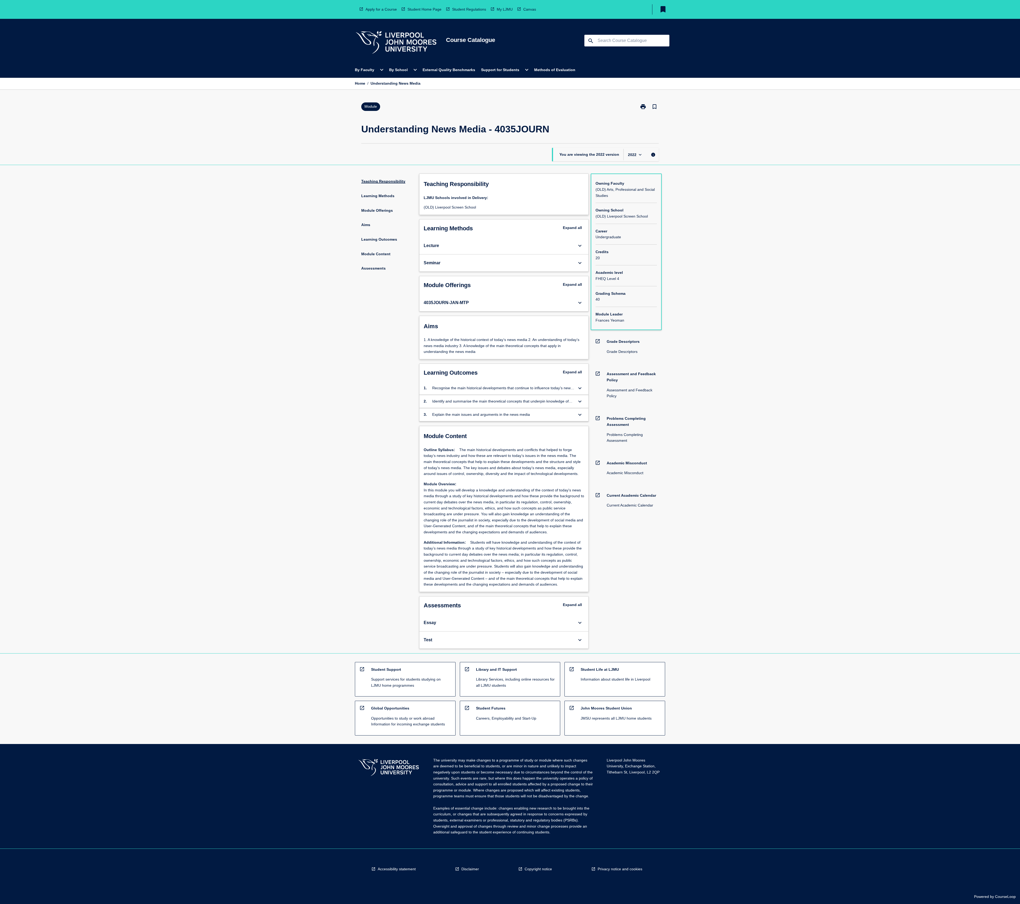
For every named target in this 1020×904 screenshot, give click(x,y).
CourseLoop (1005, 896)
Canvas (529, 9)
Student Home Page (424, 9)
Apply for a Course (381, 9)
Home (360, 83)
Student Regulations (469, 9)
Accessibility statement (397, 869)
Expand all (572, 228)
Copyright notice (538, 869)
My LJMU (505, 9)
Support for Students (500, 70)
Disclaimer (470, 869)
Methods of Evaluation (554, 70)
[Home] (396, 43)
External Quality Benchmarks (449, 70)
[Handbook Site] (389, 768)
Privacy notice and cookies (620, 869)
